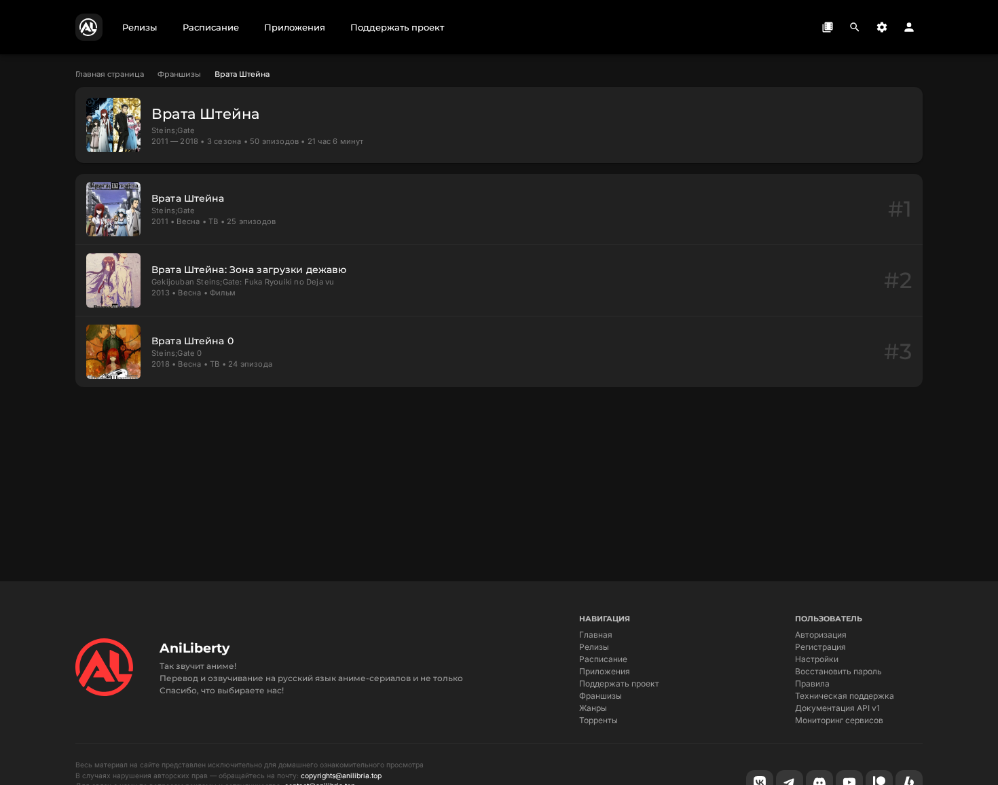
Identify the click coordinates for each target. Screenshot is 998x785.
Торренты (598, 720)
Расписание (603, 659)
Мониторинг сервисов (839, 720)
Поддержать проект (619, 683)
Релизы (594, 647)
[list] (499, 280)
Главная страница (109, 74)
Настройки (816, 659)
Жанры (593, 708)
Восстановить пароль (838, 671)
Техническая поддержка (844, 696)
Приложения (604, 671)
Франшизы (179, 74)
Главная (595, 634)
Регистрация (820, 647)
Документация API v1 (837, 708)
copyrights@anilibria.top (341, 775)
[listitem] (499, 209)
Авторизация (821, 634)
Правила (812, 683)
